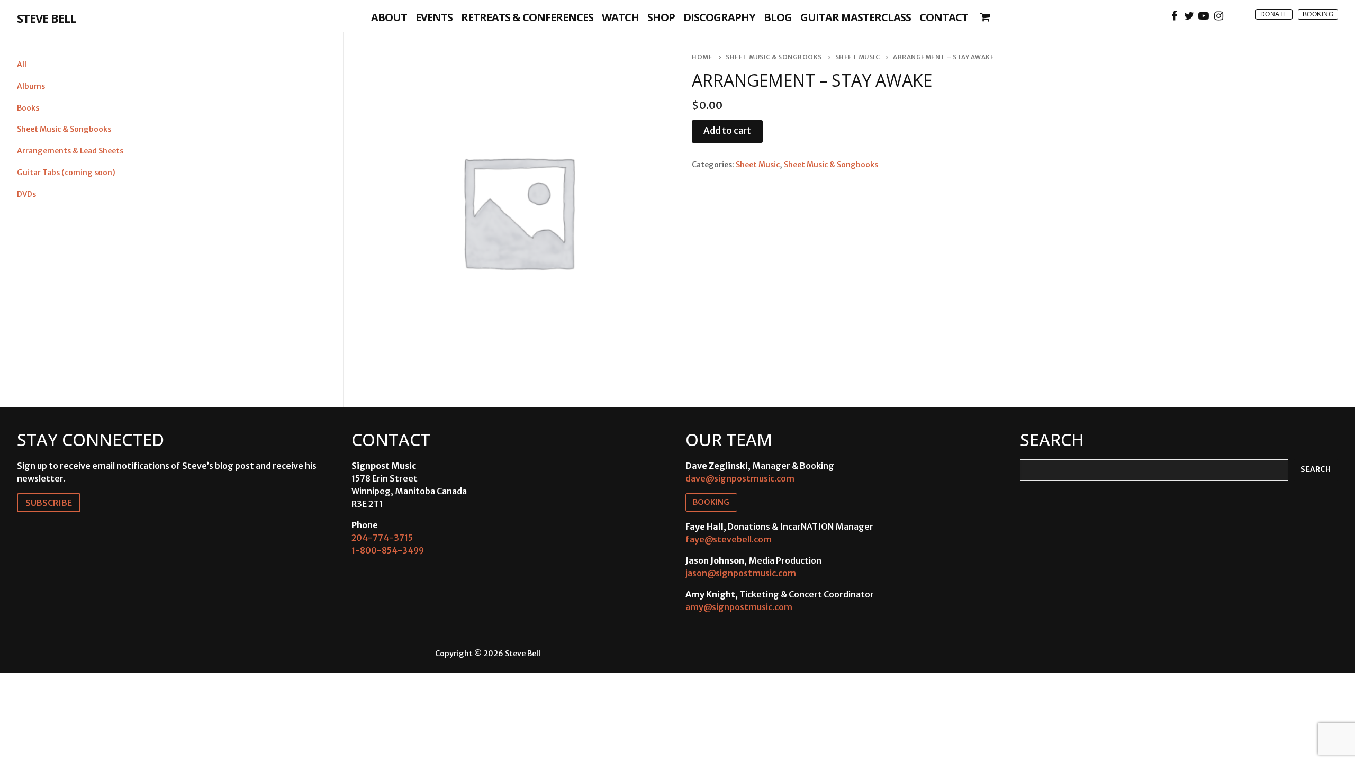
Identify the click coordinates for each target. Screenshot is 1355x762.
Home (702, 57)
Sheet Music (857, 57)
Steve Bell (46, 18)
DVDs (26, 194)
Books (28, 108)
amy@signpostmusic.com (738, 607)
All (21, 64)
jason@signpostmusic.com (740, 573)
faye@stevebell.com (728, 539)
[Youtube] (1203, 16)
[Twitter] (1188, 16)
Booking (1318, 14)
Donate (1274, 14)
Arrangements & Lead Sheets (70, 151)
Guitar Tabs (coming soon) (66, 172)
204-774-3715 (382, 537)
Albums (31, 86)
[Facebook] (1174, 16)
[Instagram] (1218, 16)
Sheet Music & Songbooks (774, 57)
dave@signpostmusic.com (739, 478)
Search (1315, 469)
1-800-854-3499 (387, 550)
